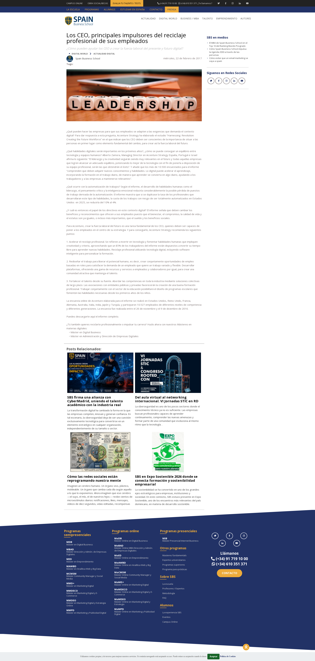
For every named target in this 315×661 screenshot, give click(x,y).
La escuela (167, 584)
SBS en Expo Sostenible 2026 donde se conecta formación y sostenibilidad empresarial (166, 480)
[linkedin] (234, 81)
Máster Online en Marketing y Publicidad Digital (134, 612)
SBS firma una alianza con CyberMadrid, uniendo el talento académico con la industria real (95, 401)
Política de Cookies (228, 656)
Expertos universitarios (174, 560)
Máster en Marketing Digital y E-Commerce (82, 593)
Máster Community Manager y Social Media (84, 576)
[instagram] (226, 81)
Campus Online (170, 622)
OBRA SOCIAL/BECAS (98, 3)
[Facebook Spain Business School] (226, 3)
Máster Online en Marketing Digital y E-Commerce (133, 592)
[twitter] (211, 81)
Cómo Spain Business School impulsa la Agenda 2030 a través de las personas (227, 51)
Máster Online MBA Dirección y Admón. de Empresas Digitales (133, 548)
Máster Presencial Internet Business (180, 539)
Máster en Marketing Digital (80, 584)
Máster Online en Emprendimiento (131, 556)
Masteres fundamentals (174, 555)
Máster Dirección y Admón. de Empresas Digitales (86, 552)
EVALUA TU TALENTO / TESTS (127, 3)
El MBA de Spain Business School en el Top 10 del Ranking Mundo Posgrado (228, 44)
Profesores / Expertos (173, 588)
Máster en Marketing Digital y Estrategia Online (86, 603)
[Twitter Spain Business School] (218, 3)
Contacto (229, 573)
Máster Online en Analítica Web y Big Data (132, 565)
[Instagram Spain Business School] (232, 3)
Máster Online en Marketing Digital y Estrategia (132, 602)
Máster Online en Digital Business (131, 539)
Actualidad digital (104, 53)
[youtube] (241, 81)
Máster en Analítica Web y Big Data (83, 567)
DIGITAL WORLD (80, 53)
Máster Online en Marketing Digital (131, 583)
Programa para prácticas (174, 569)
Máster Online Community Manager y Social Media (132, 575)
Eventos (166, 617)
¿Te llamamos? (185, 3)
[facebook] (218, 81)
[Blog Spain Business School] (81, 20)
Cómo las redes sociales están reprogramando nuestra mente (94, 478)
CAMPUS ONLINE (74, 3)
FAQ (164, 598)
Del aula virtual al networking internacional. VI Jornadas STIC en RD (166, 399)
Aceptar (213, 656)
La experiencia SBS (171, 612)
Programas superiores (173, 565)
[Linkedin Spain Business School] (239, 3)
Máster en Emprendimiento (80, 560)
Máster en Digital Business (79, 543)
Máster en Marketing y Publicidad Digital (86, 611)
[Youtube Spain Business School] (247, 3)
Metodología (168, 593)
